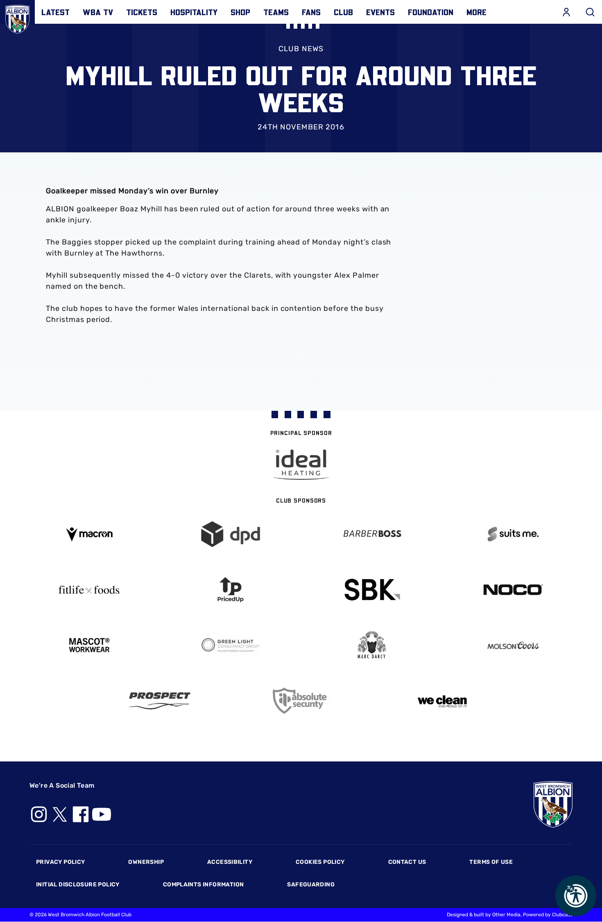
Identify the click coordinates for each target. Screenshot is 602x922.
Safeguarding (311, 884)
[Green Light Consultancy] (230, 645)
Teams (276, 12)
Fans (311, 12)
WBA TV (98, 12)
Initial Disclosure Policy (78, 884)
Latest (55, 12)
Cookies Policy (320, 862)
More (476, 12)
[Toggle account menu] (566, 12)
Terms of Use (491, 862)
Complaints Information (203, 884)
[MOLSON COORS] (513, 645)
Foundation (430, 12)
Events (380, 12)
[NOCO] (513, 589)
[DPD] (230, 534)
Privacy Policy (60, 862)
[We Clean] (442, 700)
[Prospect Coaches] (160, 700)
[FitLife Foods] (89, 590)
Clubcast (562, 914)
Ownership (146, 862)
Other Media (506, 914)
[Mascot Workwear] (89, 645)
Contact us (407, 862)
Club (343, 12)
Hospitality (193, 12)
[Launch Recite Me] (575, 895)
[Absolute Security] (301, 700)
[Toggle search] (590, 12)
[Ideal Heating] (301, 464)
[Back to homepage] (17, 17)
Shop (240, 12)
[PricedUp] (230, 589)
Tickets (141, 12)
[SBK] (372, 589)
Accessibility (229, 862)
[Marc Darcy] (372, 645)
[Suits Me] (513, 534)
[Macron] (89, 534)
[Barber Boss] (372, 534)
